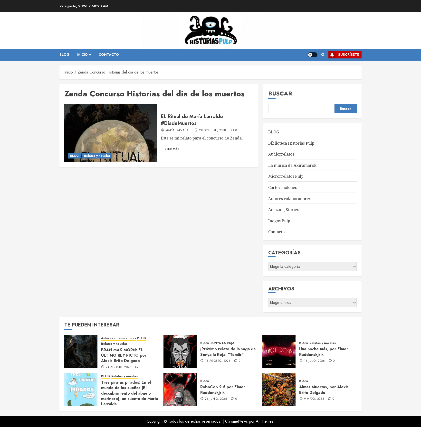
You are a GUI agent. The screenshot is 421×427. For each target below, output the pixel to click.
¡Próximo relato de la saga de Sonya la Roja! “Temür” (228, 351)
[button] (323, 54)
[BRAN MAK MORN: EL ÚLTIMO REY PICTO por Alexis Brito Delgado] (80, 351)
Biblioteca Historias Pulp (291, 143)
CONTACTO (109, 54)
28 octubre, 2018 (212, 130)
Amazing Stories (283, 209)
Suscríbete (348, 54)
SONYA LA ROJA (222, 343)
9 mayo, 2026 (314, 399)
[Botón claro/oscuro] (312, 54)
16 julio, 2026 (314, 361)
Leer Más (172, 149)
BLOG (64, 54)
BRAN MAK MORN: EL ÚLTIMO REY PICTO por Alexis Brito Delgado (123, 355)
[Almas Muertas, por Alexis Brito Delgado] (279, 389)
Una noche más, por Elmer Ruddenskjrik (323, 351)
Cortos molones (282, 187)
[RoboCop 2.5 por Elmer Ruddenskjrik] (180, 389)
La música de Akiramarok (292, 165)
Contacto (276, 231)
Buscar (280, 93)
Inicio (82, 54)
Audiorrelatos (281, 154)
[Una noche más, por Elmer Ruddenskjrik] (279, 351)
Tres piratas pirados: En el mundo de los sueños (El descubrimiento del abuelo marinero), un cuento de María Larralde (129, 393)
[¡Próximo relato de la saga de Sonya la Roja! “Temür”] (180, 351)
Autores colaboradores (289, 198)
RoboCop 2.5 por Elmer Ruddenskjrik (222, 389)
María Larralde (177, 130)
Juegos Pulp (279, 220)
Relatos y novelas (97, 156)
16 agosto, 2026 (217, 361)
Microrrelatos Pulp (286, 176)
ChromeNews (236, 421)
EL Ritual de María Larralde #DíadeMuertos (192, 120)
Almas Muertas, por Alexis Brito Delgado (324, 389)
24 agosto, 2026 (118, 367)
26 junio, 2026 (216, 399)
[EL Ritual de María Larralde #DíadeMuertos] (110, 133)
